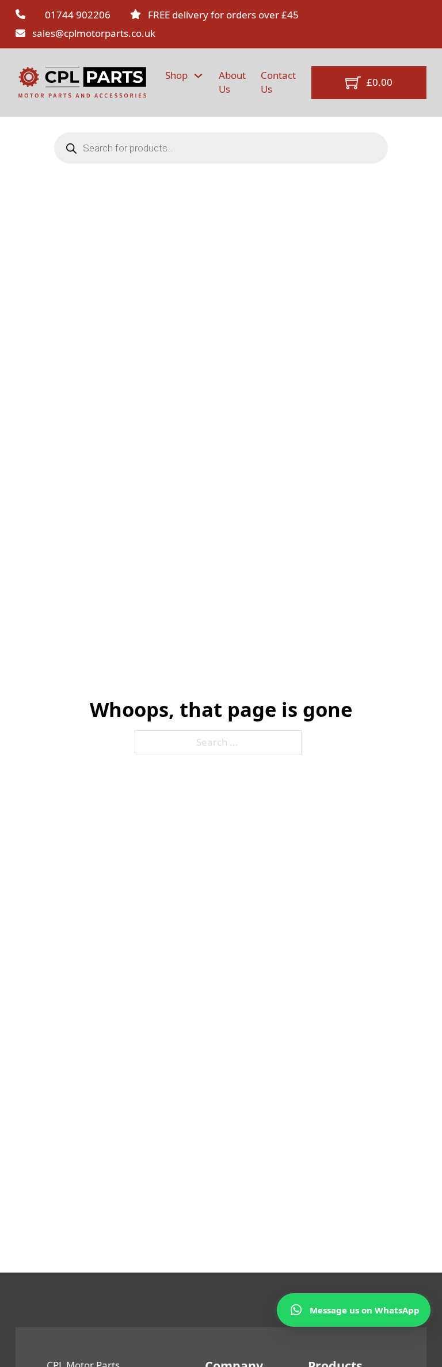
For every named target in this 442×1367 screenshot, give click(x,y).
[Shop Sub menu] (198, 76)
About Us (232, 82)
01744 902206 (77, 14)
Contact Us (278, 82)
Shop (176, 75)
